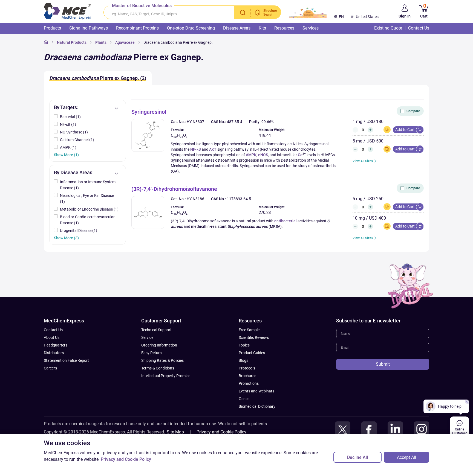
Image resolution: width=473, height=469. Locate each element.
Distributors (54, 353)
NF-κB (195, 149)
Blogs (243, 360)
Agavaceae (125, 42)
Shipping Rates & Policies (162, 360)
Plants (100, 42)
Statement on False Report (66, 360)
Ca (300, 155)
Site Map (175, 432)
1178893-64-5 (239, 199)
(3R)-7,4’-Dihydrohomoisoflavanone (174, 189)
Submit (383, 364)
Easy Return (151, 353)
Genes (244, 399)
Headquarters (55, 345)
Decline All (357, 457)
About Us (51, 337)
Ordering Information (159, 345)
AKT (213, 149)
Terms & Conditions (157, 368)
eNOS (263, 155)
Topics (244, 345)
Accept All (406, 457)
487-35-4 (234, 122)
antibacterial (285, 221)
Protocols (247, 368)
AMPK (251, 155)
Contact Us (53, 330)
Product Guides (252, 353)
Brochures (247, 376)
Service (147, 337)
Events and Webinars (256, 391)
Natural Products (71, 42)
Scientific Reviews (254, 337)
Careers (50, 368)
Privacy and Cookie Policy (221, 432)
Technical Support (156, 330)
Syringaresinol (148, 112)
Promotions (249, 383)
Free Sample (249, 330)
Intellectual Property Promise (165, 376)
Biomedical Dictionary (257, 406)
